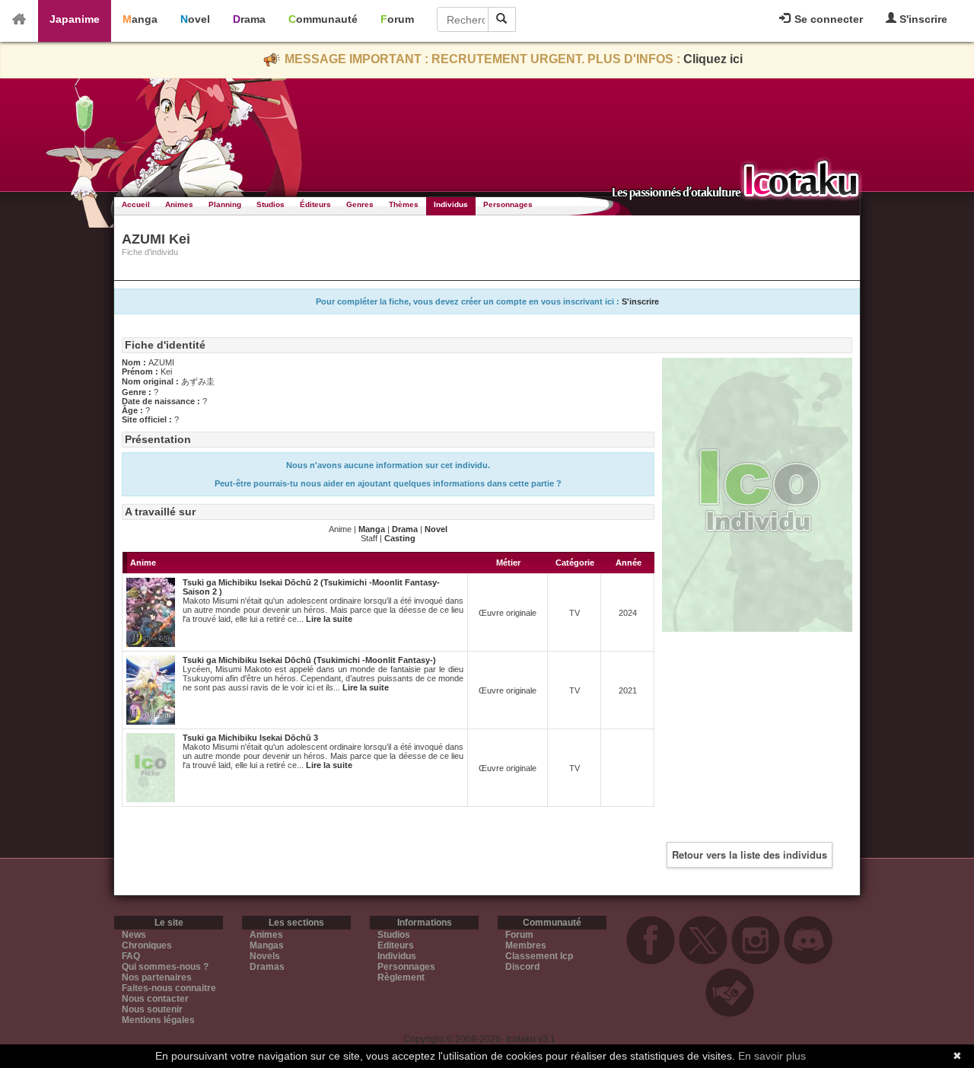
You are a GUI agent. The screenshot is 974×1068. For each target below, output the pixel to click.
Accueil (136, 204)
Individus (451, 204)
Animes (179, 204)
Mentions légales (158, 1020)
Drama (249, 19)
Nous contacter (155, 998)
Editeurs (395, 945)
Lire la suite (329, 618)
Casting (399, 538)
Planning (224, 204)
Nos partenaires (157, 977)
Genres (360, 204)
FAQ (131, 956)
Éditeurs (315, 204)
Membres (525, 945)
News (134, 934)
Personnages (508, 204)
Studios (270, 204)
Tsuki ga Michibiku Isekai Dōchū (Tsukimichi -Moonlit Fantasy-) (309, 660)
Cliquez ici (713, 59)
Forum (397, 19)
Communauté (323, 19)
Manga (140, 19)
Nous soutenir (152, 1009)
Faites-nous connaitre (169, 988)
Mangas (267, 945)
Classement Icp (539, 956)
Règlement (401, 977)
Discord (522, 966)
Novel (195, 19)
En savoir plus (772, 1056)
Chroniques (147, 945)
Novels (265, 956)
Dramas (267, 966)
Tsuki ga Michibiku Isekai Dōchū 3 (250, 737)
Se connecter (827, 19)
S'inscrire (921, 19)
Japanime (74, 19)
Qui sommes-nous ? (165, 966)
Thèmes (404, 204)
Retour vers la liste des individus (749, 854)
